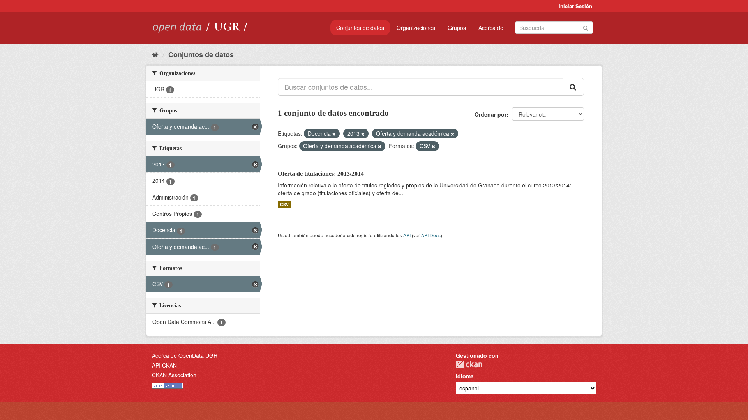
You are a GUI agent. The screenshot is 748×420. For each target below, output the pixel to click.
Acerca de (490, 28)
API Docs (431, 235)
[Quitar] (334, 134)
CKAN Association (174, 375)
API (407, 235)
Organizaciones (416, 28)
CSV (284, 204)
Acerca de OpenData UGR (184, 355)
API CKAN (164, 365)
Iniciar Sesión (575, 6)
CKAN (469, 364)
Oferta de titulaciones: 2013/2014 (321, 173)
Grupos (457, 28)
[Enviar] (585, 27)
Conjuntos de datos (360, 28)
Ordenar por (490, 114)
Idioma (465, 376)
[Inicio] (155, 54)
